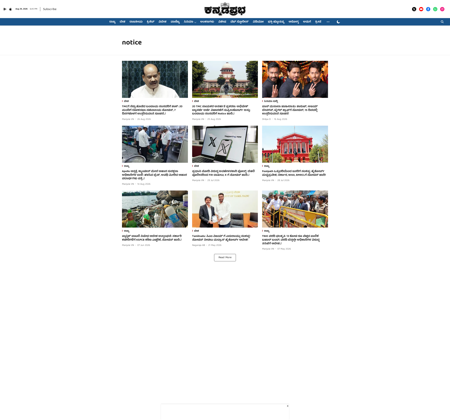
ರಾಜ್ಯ (112, 22)
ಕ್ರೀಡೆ (318, 22)
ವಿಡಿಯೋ (258, 22)
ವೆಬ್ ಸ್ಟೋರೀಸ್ (239, 22)
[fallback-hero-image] (155, 79)
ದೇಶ (122, 22)
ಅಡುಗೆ (307, 22)
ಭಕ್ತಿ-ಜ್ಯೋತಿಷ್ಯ (276, 22)
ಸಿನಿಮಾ (188, 22)
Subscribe (49, 9)
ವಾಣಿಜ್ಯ (175, 22)
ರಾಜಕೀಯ (136, 22)
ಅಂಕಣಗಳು (207, 22)
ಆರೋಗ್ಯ (294, 22)
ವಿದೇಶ (162, 22)
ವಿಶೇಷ (222, 22)
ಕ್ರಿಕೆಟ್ (150, 22)
